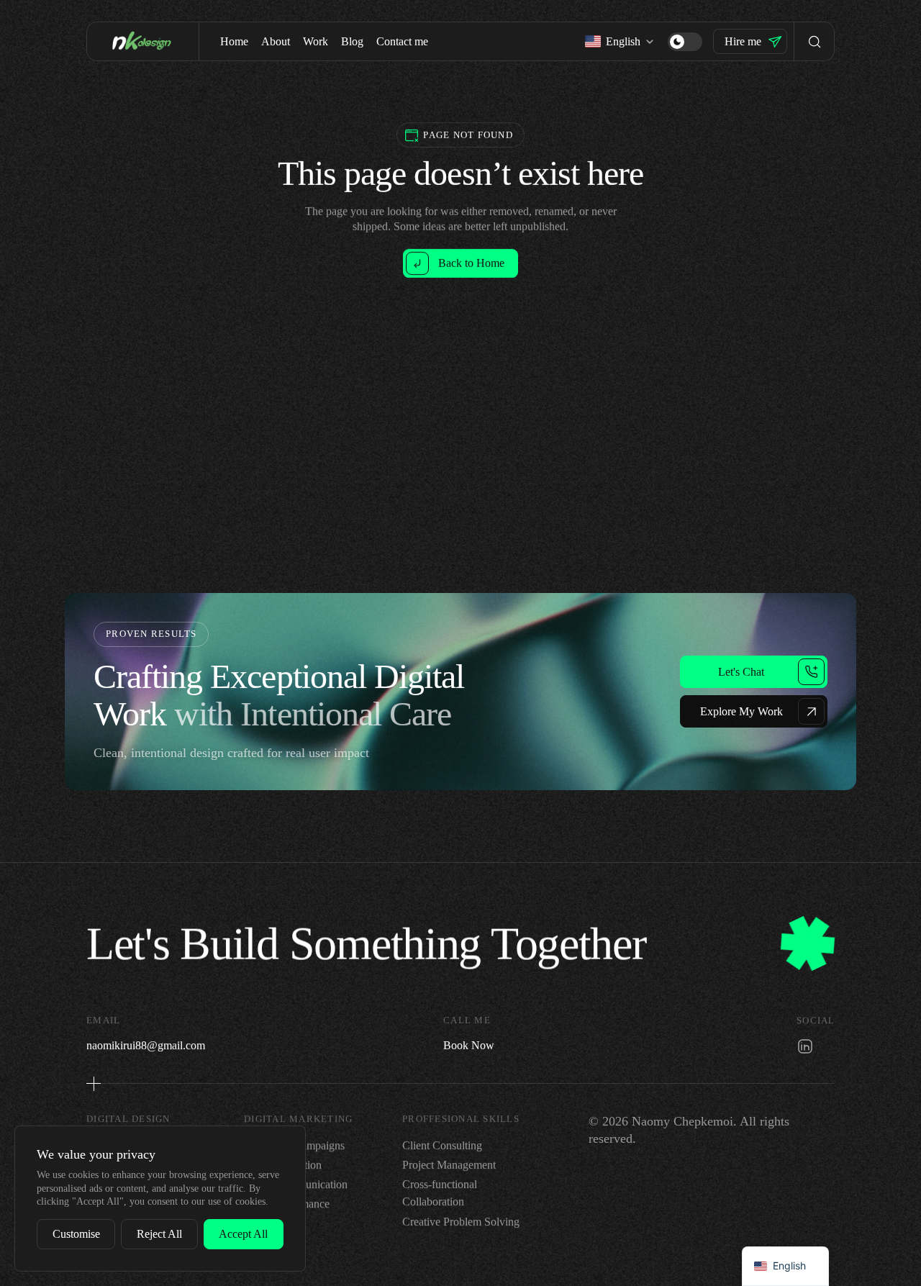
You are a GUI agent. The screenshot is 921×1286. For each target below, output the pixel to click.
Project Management (449, 1165)
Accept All (243, 1234)
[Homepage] (142, 41)
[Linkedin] (805, 1045)
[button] (685, 41)
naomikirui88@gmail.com (145, 1044)
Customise (76, 1234)
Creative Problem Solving (461, 1221)
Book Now (468, 1044)
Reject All (159, 1234)
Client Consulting (442, 1145)
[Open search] (814, 41)
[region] (160, 1199)
